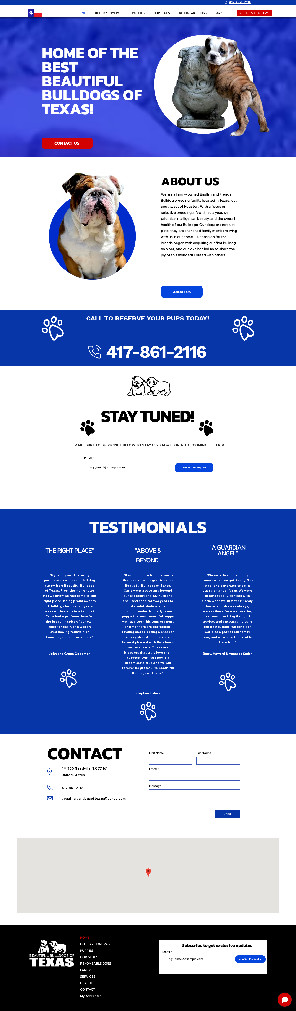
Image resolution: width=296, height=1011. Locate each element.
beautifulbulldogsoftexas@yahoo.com (94, 798)
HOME (84, 937)
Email (88, 458)
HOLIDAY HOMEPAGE (95, 943)
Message (155, 786)
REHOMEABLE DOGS (95, 963)
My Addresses (90, 995)
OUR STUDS (89, 956)
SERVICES (87, 976)
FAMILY (85, 969)
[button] (138, 12)
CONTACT (87, 989)
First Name (156, 753)
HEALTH (86, 982)
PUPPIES (86, 950)
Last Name (204, 753)
